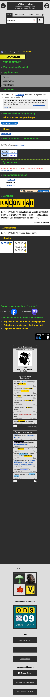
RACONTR (6, 243)
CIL (19, 396)
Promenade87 (24, 469)
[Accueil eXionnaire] (2, 52)
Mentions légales (25, 640)
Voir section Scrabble (16, 67)
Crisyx (16, 435)
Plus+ (34, 386)
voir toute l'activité (32, 426)
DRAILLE (28, 388)
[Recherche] (40, 20)
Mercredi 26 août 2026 (20, 444)
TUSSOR (28, 400)
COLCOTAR (10, 185)
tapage (9, 170)
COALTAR (11, 180)
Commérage (20, 95)
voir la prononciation (9, 123)
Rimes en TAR (6, 134)
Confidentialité (25, 659)
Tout (31, 418)
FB (24, 682)
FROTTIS (21, 421)
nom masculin (20, 145)
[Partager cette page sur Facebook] (37, 338)
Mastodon (30, 682)
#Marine (24, 381)
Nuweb (30, 691)
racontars (13, 155)
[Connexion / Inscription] (46, 5)
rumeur (3, 170)
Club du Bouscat (19, 442)
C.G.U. (25, 649)
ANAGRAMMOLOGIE (25, 414)
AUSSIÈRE (22, 384)
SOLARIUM (28, 456)
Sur (5, 312)
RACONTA (20, 243)
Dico (6, 52)
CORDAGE (25, 391)
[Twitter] (40, 338)
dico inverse (44, 191)
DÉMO (28, 407)
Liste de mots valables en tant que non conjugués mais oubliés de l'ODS (24, 462)
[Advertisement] (25, 36)
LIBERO (21, 449)
